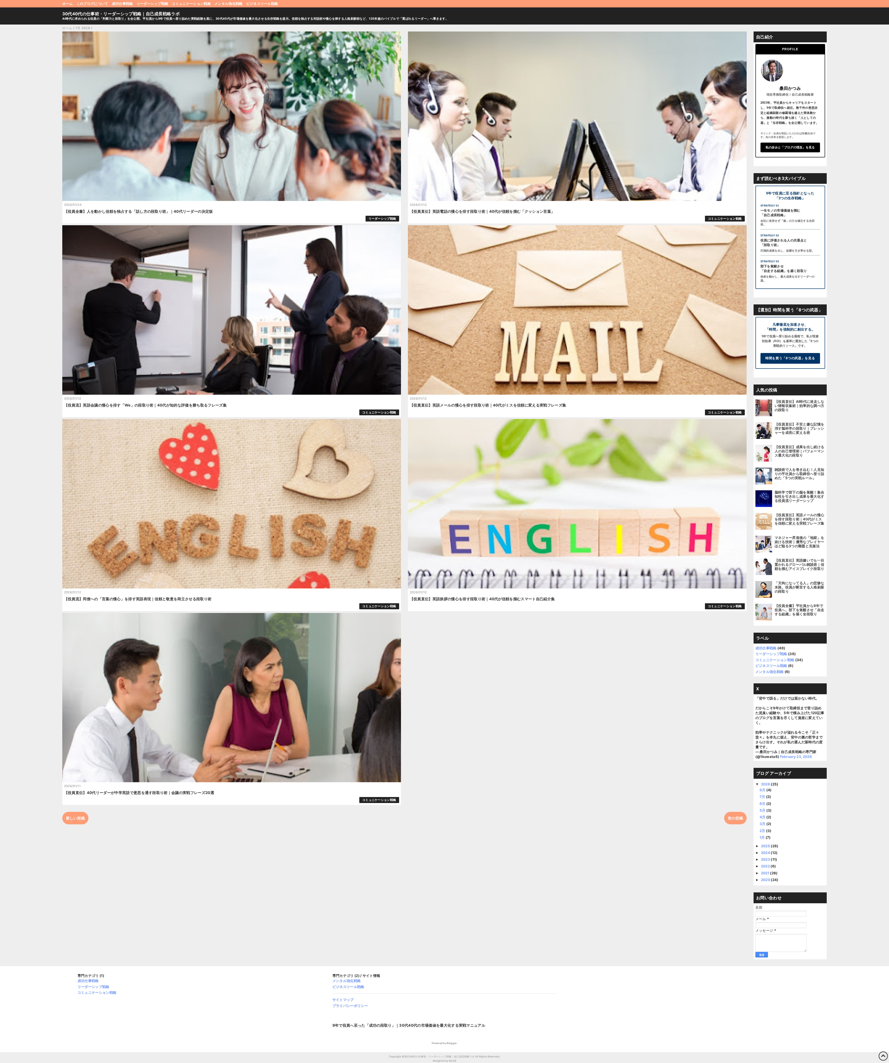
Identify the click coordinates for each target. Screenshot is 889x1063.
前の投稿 (735, 818)
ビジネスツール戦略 (262, 3)
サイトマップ (343, 999)
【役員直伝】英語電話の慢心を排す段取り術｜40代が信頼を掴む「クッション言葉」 (482, 211)
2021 (765, 873)
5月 (763, 810)
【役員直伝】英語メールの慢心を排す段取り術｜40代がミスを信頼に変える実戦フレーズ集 (488, 405)
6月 (763, 803)
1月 (763, 837)
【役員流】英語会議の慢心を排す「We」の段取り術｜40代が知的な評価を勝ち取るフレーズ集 (145, 405)
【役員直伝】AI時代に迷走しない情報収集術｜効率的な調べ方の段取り (799, 405)
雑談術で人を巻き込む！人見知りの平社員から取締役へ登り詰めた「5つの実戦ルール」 (799, 473)
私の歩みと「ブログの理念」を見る (790, 147)
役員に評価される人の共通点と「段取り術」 (784, 242)
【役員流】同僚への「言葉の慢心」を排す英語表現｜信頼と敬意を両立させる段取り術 (137, 599)
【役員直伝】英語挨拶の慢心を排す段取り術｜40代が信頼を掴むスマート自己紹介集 (482, 599)
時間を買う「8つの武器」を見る (790, 358)
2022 (766, 866)
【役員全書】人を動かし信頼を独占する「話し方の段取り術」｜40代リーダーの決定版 (138, 211)
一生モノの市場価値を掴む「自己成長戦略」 (780, 213)
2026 (766, 784)
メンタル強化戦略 (228, 3)
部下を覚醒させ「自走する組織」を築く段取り (784, 268)
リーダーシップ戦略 (153, 3)
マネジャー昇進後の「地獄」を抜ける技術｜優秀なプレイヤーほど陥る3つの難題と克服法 (799, 541)
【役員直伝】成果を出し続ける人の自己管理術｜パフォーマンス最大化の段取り (799, 451)
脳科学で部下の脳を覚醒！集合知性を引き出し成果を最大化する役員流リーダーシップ (799, 496)
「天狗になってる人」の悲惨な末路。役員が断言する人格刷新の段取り (799, 587)
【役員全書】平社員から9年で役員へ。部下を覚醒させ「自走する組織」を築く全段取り (799, 609)
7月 (763, 796)
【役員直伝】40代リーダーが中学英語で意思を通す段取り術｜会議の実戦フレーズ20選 (139, 792)
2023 (766, 859)
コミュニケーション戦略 (191, 3)
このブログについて (92, 3)
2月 (763, 831)
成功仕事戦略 (122, 3)
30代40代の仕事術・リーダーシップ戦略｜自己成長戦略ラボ (121, 13)
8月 (763, 790)
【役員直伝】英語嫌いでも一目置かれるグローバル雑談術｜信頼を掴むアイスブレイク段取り (799, 564)
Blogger (451, 1043)
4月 (763, 817)
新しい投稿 (75, 818)
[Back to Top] (883, 1056)
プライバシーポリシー (350, 1006)
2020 (766, 880)
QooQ (452, 1060)
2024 (766, 852)
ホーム (67, 3)
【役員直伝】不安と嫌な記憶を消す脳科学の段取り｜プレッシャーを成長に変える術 (799, 428)
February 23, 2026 (796, 756)
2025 (766, 846)
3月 (763, 824)
